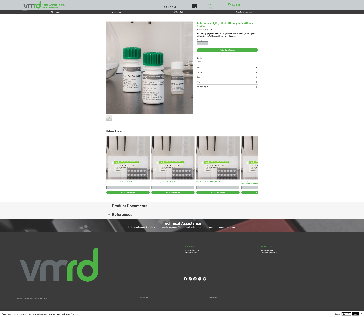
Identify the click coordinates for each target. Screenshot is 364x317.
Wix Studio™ (43, 294)
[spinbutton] (128, 183)
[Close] (362, 313)
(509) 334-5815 (194, 246)
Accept (356, 314)
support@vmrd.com (227, 223)
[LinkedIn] (195, 274)
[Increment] (148, 183)
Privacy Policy (213, 293)
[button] (80, 12)
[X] (199, 274)
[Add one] (206, 43)
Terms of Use (144, 293)
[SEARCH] (194, 6)
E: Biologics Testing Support (269, 248)
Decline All (346, 314)
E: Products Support (267, 246)
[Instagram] (190, 274)
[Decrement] (108, 183)
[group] (182, 161)
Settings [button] (337, 314)
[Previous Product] (109, 154)
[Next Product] (255, 154)
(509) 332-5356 (192, 248)
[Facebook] (185, 274)
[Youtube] (204, 274)
